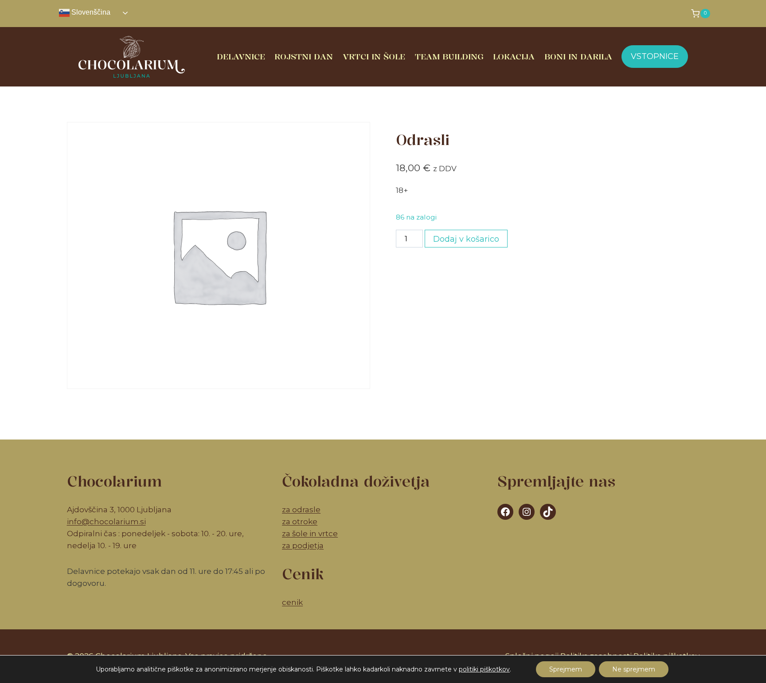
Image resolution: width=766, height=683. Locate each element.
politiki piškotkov (484, 669)
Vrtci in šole (374, 56)
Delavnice (241, 56)
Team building (449, 56)
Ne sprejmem (633, 669)
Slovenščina (90, 12)
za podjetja (303, 545)
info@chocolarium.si (106, 521)
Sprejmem (565, 669)
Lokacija (514, 56)
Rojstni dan (303, 56)
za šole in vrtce (310, 533)
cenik (292, 602)
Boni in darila (578, 56)
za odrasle (301, 509)
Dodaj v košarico (466, 239)
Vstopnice (655, 56)
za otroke (299, 521)
